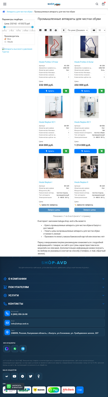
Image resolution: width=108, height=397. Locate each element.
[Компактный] (50, 30)
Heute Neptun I (45, 182)
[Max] (6, 348)
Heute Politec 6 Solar (84, 62)
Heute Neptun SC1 (47, 122)
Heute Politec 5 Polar (48, 62)
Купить (51, 91)
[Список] (45, 30)
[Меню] (5, 4)
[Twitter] (30, 376)
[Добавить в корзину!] (66, 91)
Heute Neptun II (81, 182)
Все (9, 39)
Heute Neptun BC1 (82, 122)
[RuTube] (22, 376)
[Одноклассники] (38, 376)
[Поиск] (97, 4)
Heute (10, 42)
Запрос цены (54, 210)
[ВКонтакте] (6, 376)
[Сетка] (40, 30)
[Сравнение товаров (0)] (55, 30)
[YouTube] (14, 376)
